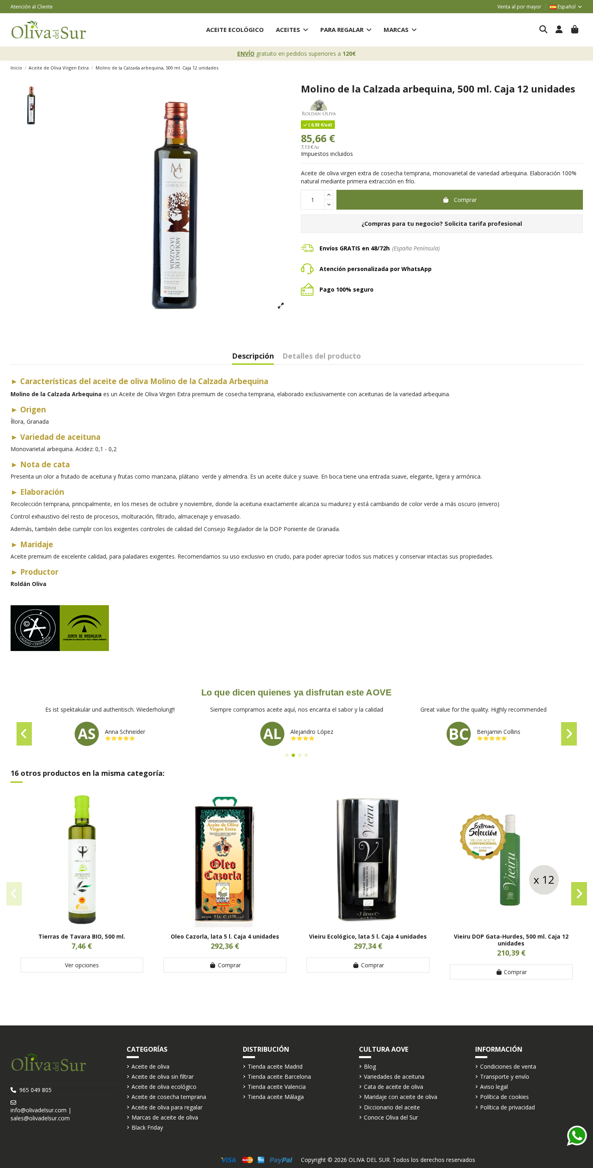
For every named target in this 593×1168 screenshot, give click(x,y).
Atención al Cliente (31, 6)
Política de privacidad (507, 1107)
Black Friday (147, 1127)
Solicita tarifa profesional (483, 223)
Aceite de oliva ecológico (164, 1086)
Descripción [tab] (253, 356)
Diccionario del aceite (392, 1107)
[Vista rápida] (82, 924)
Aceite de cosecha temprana (169, 1097)
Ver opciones (82, 965)
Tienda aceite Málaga (276, 1097)
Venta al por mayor (519, 6)
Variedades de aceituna (394, 1076)
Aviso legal (494, 1086)
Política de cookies (504, 1097)
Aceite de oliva (150, 1066)
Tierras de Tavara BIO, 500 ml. (81, 936)
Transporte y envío (504, 1076)
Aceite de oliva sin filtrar (163, 1076)
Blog (370, 1066)
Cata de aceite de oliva (393, 1086)
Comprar (465, 200)
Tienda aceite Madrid (275, 1066)
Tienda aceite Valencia (277, 1086)
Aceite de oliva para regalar (167, 1107)
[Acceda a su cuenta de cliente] (559, 29)
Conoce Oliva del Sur (391, 1117)
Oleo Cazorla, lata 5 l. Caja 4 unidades (225, 936)
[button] (292, 30)
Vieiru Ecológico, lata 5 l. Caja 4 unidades (368, 936)
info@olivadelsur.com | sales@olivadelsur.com (40, 1114)
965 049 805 (35, 1090)
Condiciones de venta (508, 1066)
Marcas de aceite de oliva (165, 1117)
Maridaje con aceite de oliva (400, 1097)
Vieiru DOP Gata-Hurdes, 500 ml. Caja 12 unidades (511, 940)
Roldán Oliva (28, 584)
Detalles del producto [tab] (321, 356)
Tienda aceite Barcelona (279, 1076)
